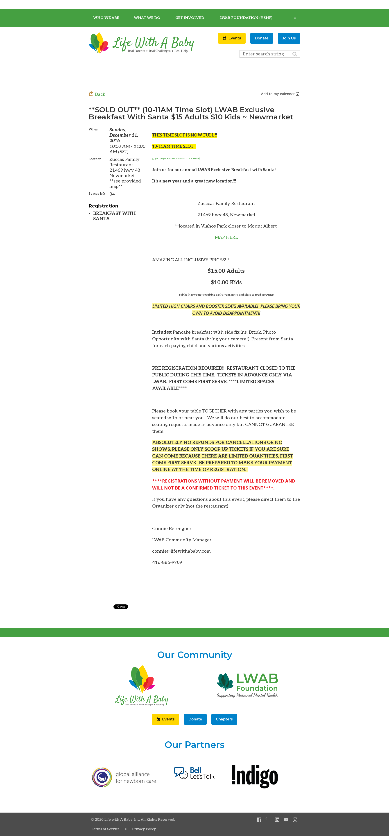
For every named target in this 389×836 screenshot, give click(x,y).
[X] (268, 820)
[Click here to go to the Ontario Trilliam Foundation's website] (124, 786)
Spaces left (97, 194)
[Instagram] (295, 820)
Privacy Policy (144, 829)
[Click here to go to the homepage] (141, 705)
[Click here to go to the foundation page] (247, 705)
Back (100, 94)
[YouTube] (286, 820)
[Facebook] (259, 820)
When (93, 129)
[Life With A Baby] (141, 53)
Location (95, 159)
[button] (232, 42)
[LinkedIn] (277, 820)
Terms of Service (105, 829)
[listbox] (280, 93)
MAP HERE (226, 237)
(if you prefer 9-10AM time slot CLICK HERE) (176, 158)
